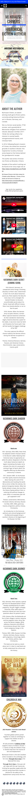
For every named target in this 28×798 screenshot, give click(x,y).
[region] (14, 2)
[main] (14, 26)
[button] (2, 6)
